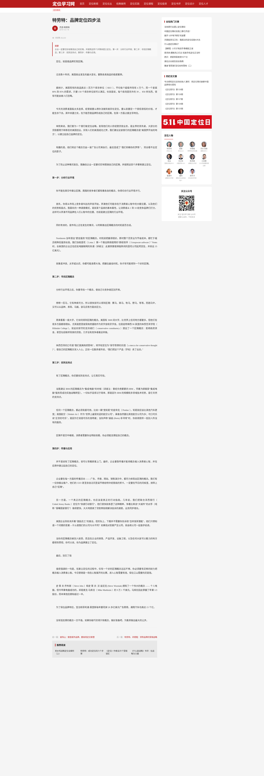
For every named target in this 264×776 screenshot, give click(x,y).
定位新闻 (93, 3)
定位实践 (134, 3)
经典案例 (121, 3)
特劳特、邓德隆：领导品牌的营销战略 (140, 637)
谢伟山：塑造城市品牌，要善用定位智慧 (77, 637)
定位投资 (162, 3)
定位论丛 (107, 3)
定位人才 (203, 3)
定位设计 (189, 3)
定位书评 (176, 3)
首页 (82, 3)
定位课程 (148, 3)
